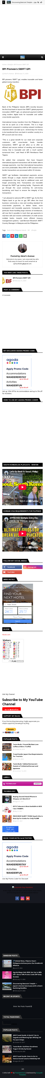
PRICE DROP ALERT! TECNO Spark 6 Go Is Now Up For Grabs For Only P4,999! (28, 817)
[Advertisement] (22, 29)
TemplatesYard (20, 1073)
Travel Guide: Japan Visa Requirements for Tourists (28, 755)
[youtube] (12, 572)
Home (4, 65)
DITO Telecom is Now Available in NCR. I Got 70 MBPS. (27, 807)
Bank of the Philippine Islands (16, 230)
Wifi (23, 1069)
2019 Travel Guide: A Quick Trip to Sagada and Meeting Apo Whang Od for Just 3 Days (27, 1037)
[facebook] (12, 567)
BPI (29, 230)
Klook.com (6, 634)
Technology (20, 784)
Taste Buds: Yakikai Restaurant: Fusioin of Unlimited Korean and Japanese (25, 766)
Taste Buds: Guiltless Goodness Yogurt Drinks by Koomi (25, 1047)
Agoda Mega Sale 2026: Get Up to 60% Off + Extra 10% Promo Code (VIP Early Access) (27, 974)
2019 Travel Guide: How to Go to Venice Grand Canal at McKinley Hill (26, 1057)
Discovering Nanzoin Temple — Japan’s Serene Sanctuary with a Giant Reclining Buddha (27, 985)
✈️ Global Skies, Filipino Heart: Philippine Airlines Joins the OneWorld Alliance (28, 963)
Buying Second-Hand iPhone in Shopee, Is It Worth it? (25, 798)
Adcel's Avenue (9, 74)
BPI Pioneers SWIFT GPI (21, 278)
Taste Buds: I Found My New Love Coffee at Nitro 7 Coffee (25, 745)
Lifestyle (10, 65)
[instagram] (33, 567)
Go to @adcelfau (11, 709)
